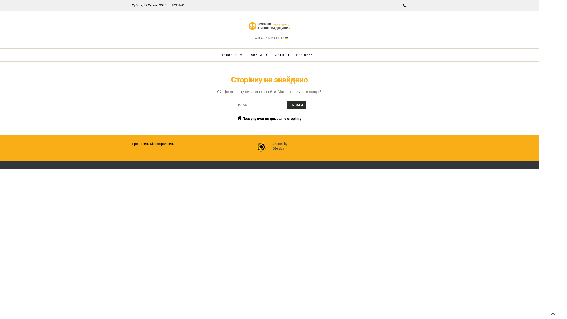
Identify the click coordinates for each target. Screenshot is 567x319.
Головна (229, 55)
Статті (279, 55)
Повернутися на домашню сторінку (271, 119)
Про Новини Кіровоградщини (153, 144)
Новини (255, 55)
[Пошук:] (258, 106)
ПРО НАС (177, 5)
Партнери (304, 55)
